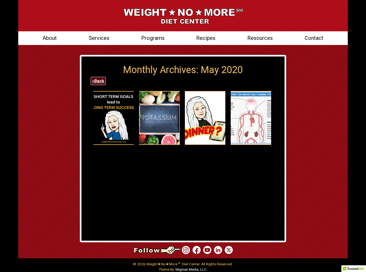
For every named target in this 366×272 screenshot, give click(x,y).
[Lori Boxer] (207, 249)
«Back (98, 81)
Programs (153, 38)
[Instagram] (186, 249)
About (50, 38)
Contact (314, 38)
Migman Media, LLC (190, 269)
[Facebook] (196, 249)
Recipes (205, 38)
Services (99, 38)
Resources (260, 38)
